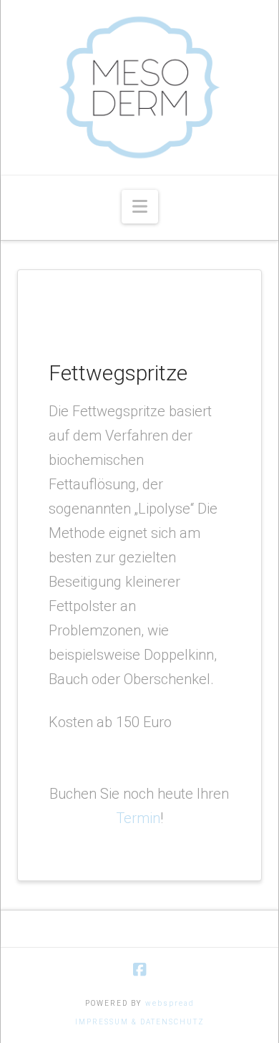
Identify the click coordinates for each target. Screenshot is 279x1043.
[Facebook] (139, 969)
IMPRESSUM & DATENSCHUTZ (140, 1022)
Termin (138, 818)
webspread (170, 1003)
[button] (140, 207)
